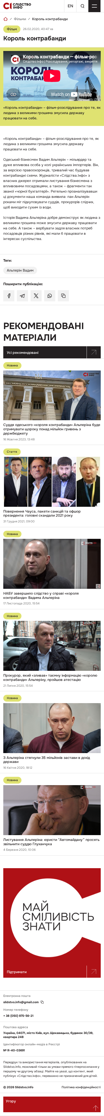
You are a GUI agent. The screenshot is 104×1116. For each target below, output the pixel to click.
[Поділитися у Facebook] (8, 295)
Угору (11, 1101)
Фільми (20, 19)
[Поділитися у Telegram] (22, 295)
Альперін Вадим (20, 270)
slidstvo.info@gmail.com (21, 1002)
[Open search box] (82, 6)
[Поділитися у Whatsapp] (49, 295)
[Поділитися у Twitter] (36, 295)
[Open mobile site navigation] (94, 6)
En (70, 6)
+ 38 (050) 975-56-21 (18, 1016)
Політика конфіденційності (81, 1087)
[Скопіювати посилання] (63, 295)
